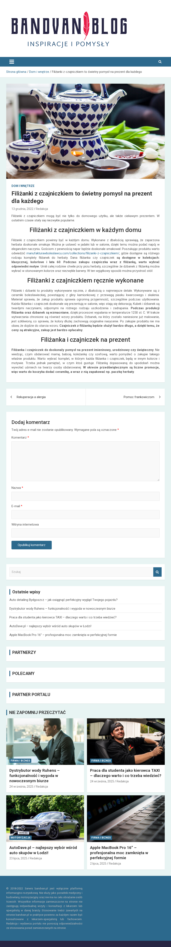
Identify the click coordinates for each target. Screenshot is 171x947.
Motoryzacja (20, 837)
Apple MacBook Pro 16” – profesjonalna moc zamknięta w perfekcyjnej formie (63, 635)
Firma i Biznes (20, 760)
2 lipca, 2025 (98, 863)
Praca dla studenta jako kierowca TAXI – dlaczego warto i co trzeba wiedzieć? (63, 617)
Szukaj (157, 572)
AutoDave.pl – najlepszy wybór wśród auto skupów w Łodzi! (50, 626)
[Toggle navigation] (11, 62)
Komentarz (20, 437)
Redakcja (42, 209)
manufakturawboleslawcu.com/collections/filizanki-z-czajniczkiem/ (72, 253)
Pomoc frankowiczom (139, 397)
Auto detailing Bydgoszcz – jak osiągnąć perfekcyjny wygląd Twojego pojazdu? (63, 600)
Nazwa (17, 488)
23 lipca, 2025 (18, 858)
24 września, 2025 (21, 786)
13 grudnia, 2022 (22, 209)
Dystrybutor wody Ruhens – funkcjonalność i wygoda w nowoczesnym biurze (62, 608)
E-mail (16, 506)
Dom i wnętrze (22, 186)
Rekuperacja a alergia (31, 397)
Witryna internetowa (25, 524)
